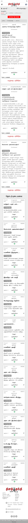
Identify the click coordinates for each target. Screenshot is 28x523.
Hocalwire (14, 522)
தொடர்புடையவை (14, 196)
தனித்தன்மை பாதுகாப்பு (5, 498)
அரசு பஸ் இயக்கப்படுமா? (13, 421)
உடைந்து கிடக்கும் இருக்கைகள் (10, 444)
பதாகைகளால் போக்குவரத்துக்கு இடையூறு (13, 324)
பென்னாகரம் (3, 14)
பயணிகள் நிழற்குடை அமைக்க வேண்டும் (11, 253)
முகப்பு (3, 20)
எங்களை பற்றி (5, 494)
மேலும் (14, 214)
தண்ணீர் (17, 494)
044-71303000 (10, 512)
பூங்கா (16, 500)
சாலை (16, 492)
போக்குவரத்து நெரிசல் (11, 301)
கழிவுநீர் (17, 497)
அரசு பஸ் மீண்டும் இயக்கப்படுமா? (10, 372)
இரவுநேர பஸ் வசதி (11, 277)
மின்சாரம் (17, 495)
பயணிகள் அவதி (9, 347)
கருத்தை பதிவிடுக (14, 81)
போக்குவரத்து (10, 20)
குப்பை (16, 498)
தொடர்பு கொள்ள (6, 495)
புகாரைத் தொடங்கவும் (14, 17)
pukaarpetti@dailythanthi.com (14, 509)
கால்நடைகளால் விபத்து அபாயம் (12, 397)
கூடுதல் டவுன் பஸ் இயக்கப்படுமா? (12, 89)
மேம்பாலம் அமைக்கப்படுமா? (10, 144)
